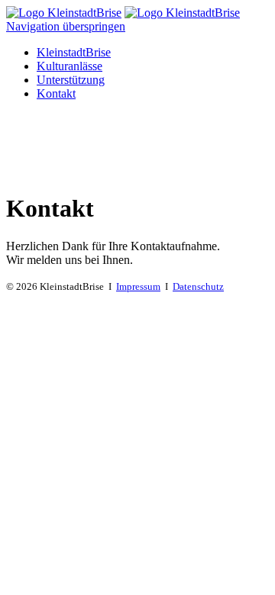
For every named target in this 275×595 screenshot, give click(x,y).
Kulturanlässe (69, 66)
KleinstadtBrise (74, 52)
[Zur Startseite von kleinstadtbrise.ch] (63, 12)
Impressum (138, 286)
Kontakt (56, 93)
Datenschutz (198, 286)
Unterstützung (71, 79)
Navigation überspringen (65, 26)
